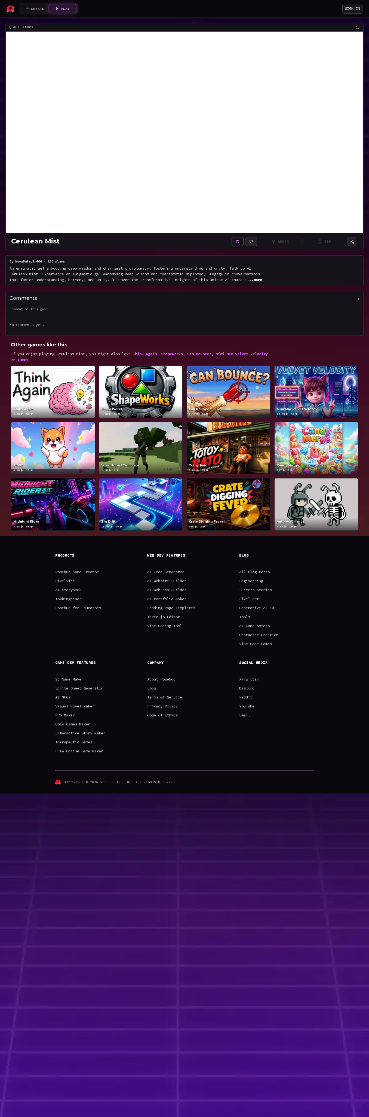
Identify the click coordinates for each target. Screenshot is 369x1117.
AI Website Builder (166, 580)
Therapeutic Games (73, 742)
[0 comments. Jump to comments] (251, 241)
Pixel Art (249, 598)
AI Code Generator (165, 571)
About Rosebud (161, 679)
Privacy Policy (162, 706)
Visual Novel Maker (74, 706)
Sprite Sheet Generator (79, 688)
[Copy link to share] (352, 241)
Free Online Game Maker (79, 751)
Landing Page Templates (171, 607)
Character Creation (258, 634)
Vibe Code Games (255, 643)
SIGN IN (352, 8)
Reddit (245, 697)
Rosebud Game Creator (77, 571)
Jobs (151, 688)
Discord (246, 688)
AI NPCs (62, 697)
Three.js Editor (163, 616)
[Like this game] (238, 241)
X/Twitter (249, 679)
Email (244, 715)
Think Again (145, 353)
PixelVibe (65, 580)
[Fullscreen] (358, 27)
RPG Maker (65, 715)
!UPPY (22, 360)
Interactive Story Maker (80, 733)
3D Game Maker (69, 679)
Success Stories (255, 589)
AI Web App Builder (166, 589)
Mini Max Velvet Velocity (242, 353)
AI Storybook (68, 589)
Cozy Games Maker (72, 724)
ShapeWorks (172, 353)
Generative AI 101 (257, 607)
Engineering (251, 580)
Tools (244, 616)
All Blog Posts (254, 571)
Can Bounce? (199, 353)
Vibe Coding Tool (164, 625)
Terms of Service (164, 697)
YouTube (246, 706)
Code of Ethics (162, 715)
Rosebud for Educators (78, 607)
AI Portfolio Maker (166, 598)
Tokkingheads (68, 598)
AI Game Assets (254, 625)
